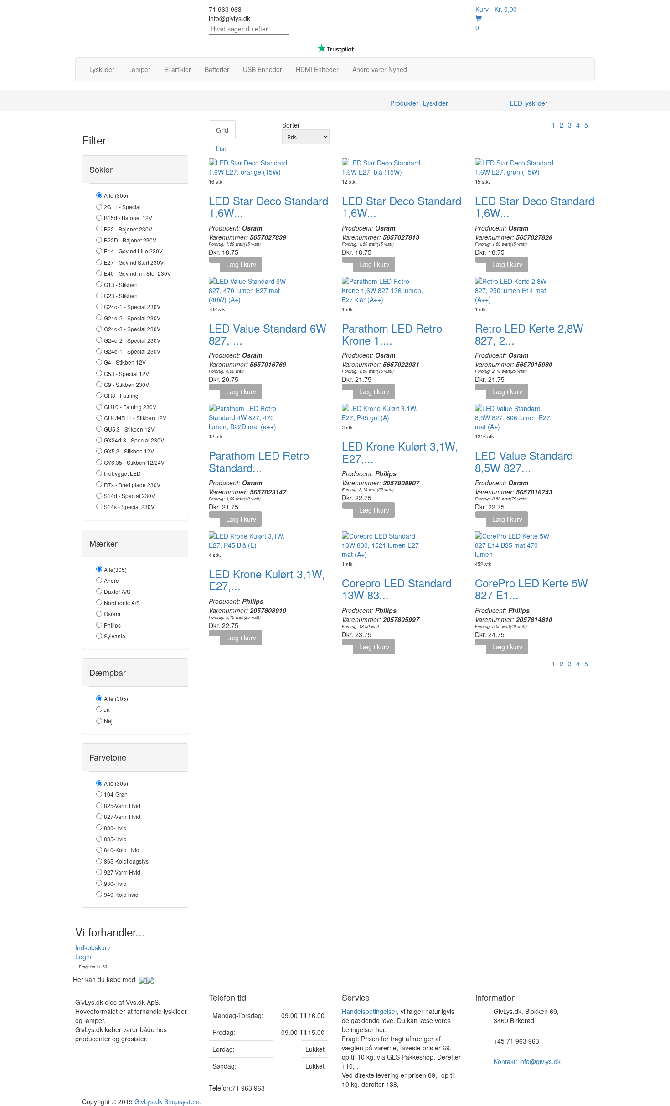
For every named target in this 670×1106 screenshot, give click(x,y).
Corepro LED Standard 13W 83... (397, 588)
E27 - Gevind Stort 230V (134, 262)
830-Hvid (115, 828)
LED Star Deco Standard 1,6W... (268, 206)
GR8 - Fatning (121, 395)
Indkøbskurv (92, 947)
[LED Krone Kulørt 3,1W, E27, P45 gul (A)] (383, 412)
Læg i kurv (241, 264)
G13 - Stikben (121, 284)
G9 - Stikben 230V (126, 384)
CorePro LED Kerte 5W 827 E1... (531, 588)
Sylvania (114, 636)
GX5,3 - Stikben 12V (129, 451)
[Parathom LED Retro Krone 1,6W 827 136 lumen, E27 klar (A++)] (383, 288)
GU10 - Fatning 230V (130, 407)
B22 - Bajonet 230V (128, 229)
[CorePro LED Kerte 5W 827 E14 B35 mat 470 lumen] (516, 544)
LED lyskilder (528, 103)
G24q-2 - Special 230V (132, 340)
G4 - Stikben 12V (125, 362)
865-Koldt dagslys (126, 861)
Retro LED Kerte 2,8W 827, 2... (529, 334)
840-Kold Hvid (121, 850)
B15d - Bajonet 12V (128, 217)
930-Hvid (115, 883)
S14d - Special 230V (129, 495)
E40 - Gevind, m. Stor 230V (137, 273)
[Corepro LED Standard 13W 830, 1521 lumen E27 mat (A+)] (383, 544)
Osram (112, 613)
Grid (222, 129)
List (221, 148)
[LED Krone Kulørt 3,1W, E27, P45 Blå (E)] (250, 539)
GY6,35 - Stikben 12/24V (134, 462)
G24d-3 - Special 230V (132, 329)
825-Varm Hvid (122, 805)
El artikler (177, 69)
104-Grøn (116, 794)
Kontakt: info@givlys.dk (527, 1061)
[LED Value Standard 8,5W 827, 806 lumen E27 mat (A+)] (516, 416)
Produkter (404, 103)
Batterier (217, 69)
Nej (108, 721)
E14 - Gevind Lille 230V (133, 251)
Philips (112, 625)
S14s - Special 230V (129, 506)
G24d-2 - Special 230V (132, 318)
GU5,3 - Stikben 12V (129, 429)
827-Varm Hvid (122, 816)
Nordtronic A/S (122, 603)
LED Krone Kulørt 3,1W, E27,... (400, 452)
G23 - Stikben (121, 295)
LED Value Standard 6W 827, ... (267, 334)
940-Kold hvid (121, 894)
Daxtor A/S (117, 591)
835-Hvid (115, 839)
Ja (107, 709)
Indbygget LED (122, 473)
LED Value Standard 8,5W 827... (524, 461)
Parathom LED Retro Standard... (259, 461)
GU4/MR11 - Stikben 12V (135, 418)
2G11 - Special (122, 207)
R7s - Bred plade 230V (132, 485)
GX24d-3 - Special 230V (134, 440)
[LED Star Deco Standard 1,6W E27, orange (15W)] (250, 166)
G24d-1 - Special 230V (132, 306)
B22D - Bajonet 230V (130, 240)
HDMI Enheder (317, 69)
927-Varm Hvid (122, 872)
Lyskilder (101, 69)
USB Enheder (262, 69)
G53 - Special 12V (126, 373)
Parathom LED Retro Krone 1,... (392, 334)
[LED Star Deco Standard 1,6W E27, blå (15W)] (383, 166)
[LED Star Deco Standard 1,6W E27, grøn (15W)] (516, 166)
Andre (111, 580)
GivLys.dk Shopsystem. (167, 1101)
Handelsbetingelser (369, 1011)
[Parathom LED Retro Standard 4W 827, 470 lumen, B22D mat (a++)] (250, 416)
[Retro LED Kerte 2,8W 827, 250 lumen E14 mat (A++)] (516, 288)
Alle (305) (116, 195)
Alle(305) (115, 569)
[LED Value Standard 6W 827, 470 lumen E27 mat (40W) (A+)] (250, 288)
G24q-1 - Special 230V (132, 351)
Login (83, 956)
